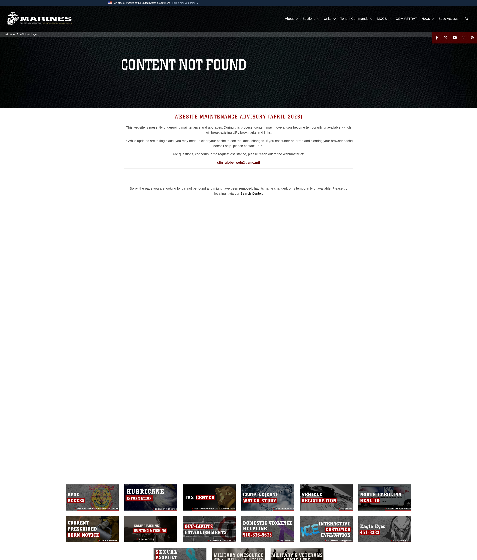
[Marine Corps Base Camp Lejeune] (39, 18)
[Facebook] (436, 37)
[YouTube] (454, 37)
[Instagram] (463, 37)
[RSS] (472, 37)
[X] (445, 37)
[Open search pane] (466, 19)
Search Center (251, 193)
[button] (185, 3)
